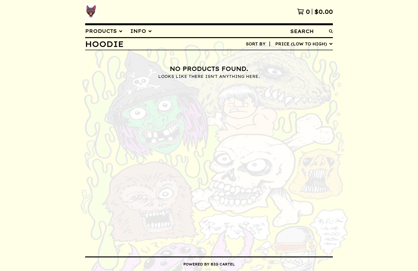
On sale (277, 64)
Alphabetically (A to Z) (297, 79)
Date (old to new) (290, 103)
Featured (279, 56)
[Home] (91, 11)
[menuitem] (104, 31)
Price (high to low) (293, 118)
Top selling (282, 72)
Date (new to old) (290, 95)
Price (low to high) (293, 110)
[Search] (331, 31)
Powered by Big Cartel (209, 264)
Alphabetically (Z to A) (297, 87)
